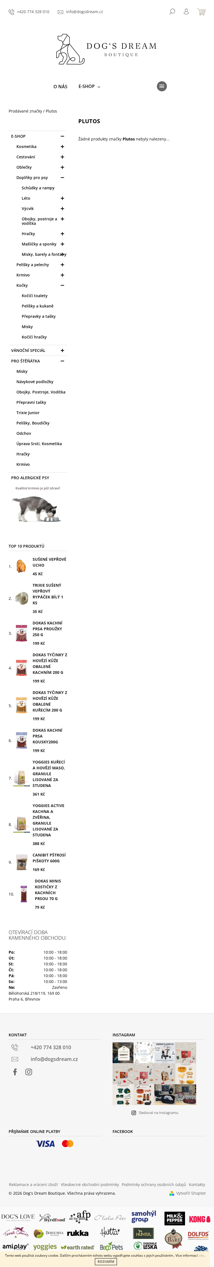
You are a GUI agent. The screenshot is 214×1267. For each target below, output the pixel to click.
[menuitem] (60, 87)
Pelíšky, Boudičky (33, 423)
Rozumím (106, 1261)
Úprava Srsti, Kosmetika (39, 443)
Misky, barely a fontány (44, 254)
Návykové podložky (35, 381)
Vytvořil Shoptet (191, 1193)
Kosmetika (26, 146)
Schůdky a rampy (38, 187)
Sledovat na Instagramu (158, 1112)
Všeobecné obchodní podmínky (90, 1184)
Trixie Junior (28, 412)
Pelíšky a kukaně (38, 306)
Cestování (25, 156)
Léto (26, 198)
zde (201, 1255)
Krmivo (23, 275)
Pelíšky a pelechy (32, 264)
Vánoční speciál (28, 350)
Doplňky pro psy (32, 177)
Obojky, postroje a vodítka (39, 221)
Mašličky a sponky (39, 244)
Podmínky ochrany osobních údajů (154, 1184)
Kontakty (197, 1184)
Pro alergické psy (30, 477)
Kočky (22, 285)
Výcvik (28, 208)
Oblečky (24, 167)
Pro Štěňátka (25, 361)
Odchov (23, 433)
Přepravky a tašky (39, 316)
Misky (27, 326)
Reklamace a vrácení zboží (33, 1184)
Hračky (28, 233)
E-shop (18, 136)
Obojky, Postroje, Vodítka (40, 392)
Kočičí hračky (34, 337)
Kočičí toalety (35, 295)
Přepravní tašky (31, 402)
